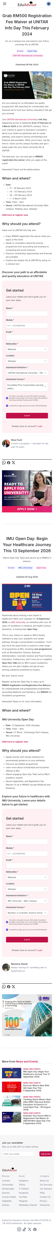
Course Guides (9, 1197)
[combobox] (9, 325)
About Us (44, 1180)
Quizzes (6, 1193)
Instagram (23, 1180)
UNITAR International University (28, 55)
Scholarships (8, 1188)
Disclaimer (45, 1205)
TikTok (22, 1184)
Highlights (7, 1201)
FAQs (42, 1193)
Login (39, 426)
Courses (6, 1180)
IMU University (25, 567)
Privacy (43, 1201)
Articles (5, 1205)
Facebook (23, 1193)
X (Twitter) (24, 1188)
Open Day (32, 51)
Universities (7, 1184)
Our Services (46, 1184)
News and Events (27, 1061)
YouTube (23, 1197)
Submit (27, 415)
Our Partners (46, 1188)
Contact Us (45, 1197)
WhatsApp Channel (28, 1205)
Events (20, 51)
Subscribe (45, 1154)
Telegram (23, 1201)
